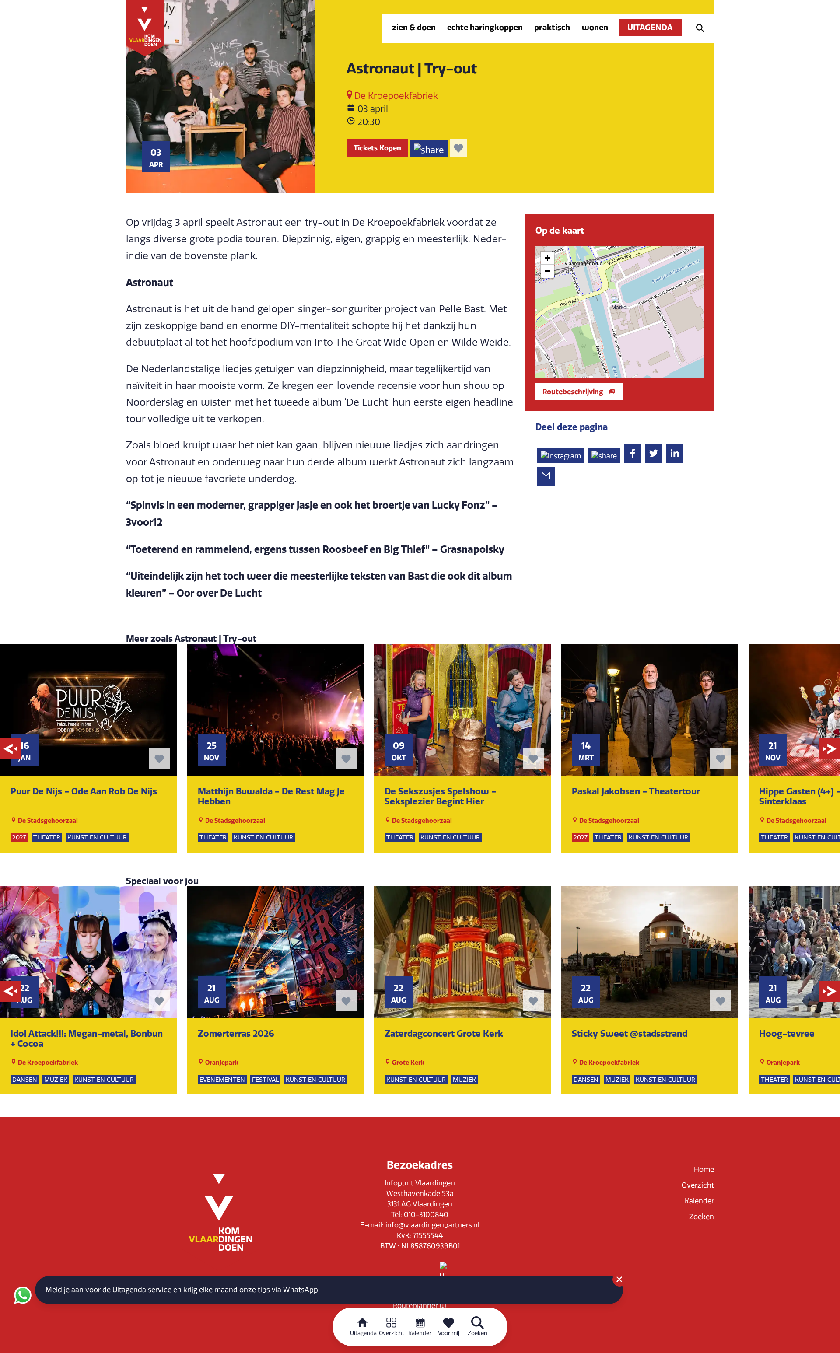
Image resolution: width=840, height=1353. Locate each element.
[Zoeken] (697, 27)
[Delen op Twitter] (653, 453)
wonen (595, 27)
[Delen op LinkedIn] (674, 453)
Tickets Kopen (377, 147)
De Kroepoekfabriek (395, 96)
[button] (619, 304)
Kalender (699, 1201)
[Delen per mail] (546, 476)
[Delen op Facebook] (632, 453)
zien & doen (414, 27)
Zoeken (701, 1217)
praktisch (552, 27)
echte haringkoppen (485, 27)
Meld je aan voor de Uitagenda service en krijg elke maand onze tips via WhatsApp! (183, 1290)
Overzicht (698, 1185)
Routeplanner (416, 1305)
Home (704, 1169)
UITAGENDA (650, 27)
